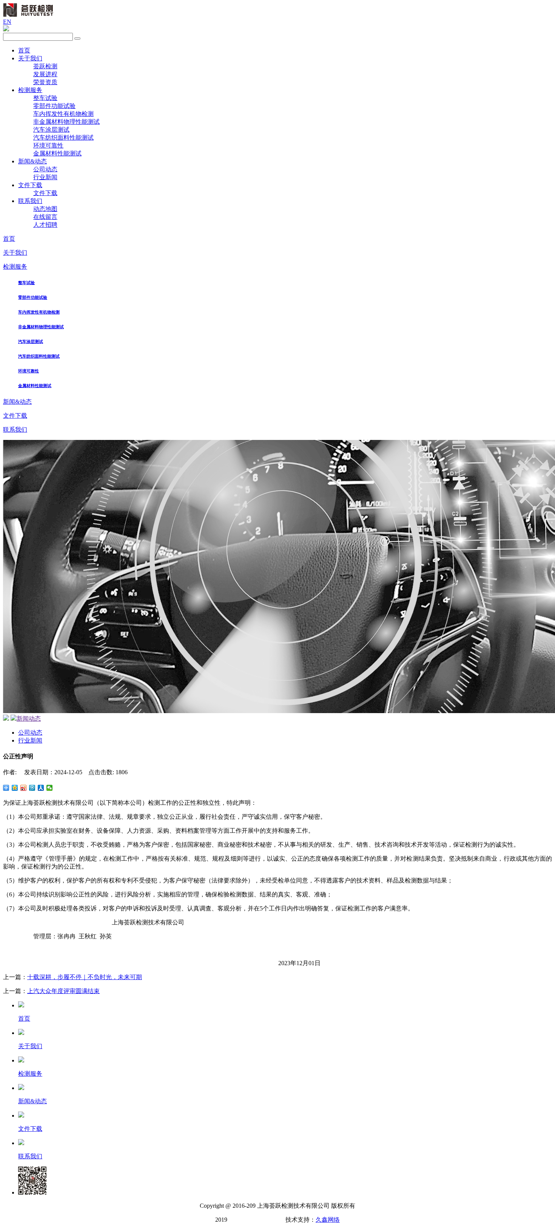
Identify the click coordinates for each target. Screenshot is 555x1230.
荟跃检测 (45, 66)
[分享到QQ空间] (15, 788)
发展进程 (45, 74)
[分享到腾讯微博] (32, 788)
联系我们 (30, 201)
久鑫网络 (328, 1219)
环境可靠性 (48, 145)
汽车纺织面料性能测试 (63, 137)
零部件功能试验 (54, 106)
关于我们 (30, 58)
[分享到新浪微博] (23, 788)
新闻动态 (29, 718)
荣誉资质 (45, 82)
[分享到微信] (49, 788)
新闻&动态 (32, 161)
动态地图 (45, 209)
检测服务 (30, 90)
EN (7, 21)
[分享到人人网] (41, 788)
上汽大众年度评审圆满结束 (63, 991)
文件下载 (30, 185)
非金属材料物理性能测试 (66, 121)
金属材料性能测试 (57, 153)
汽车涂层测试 (51, 129)
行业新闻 (45, 177)
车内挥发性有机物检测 (63, 114)
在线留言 (45, 217)
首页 (24, 50)
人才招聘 (45, 224)
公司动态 (45, 169)
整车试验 (45, 98)
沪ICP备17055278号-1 (255, 1219)
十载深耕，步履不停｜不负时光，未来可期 (84, 977)
